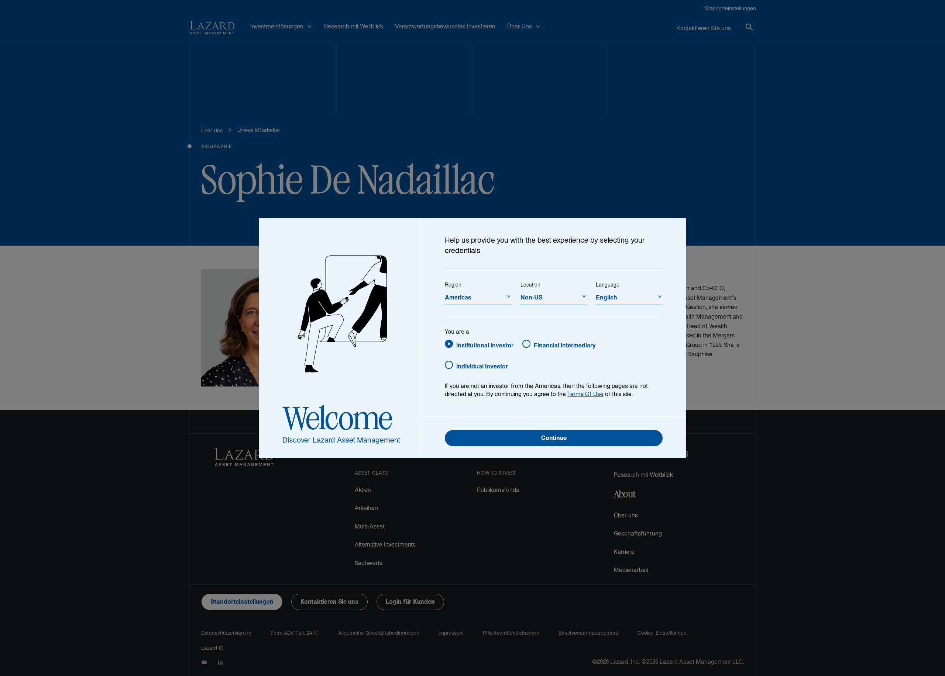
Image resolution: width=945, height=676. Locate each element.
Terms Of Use (585, 395)
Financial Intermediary (565, 345)
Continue (554, 439)
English (606, 297)
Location (530, 284)
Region (453, 284)
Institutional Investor (484, 345)
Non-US (531, 297)
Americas (458, 297)
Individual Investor (482, 366)
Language (607, 284)
